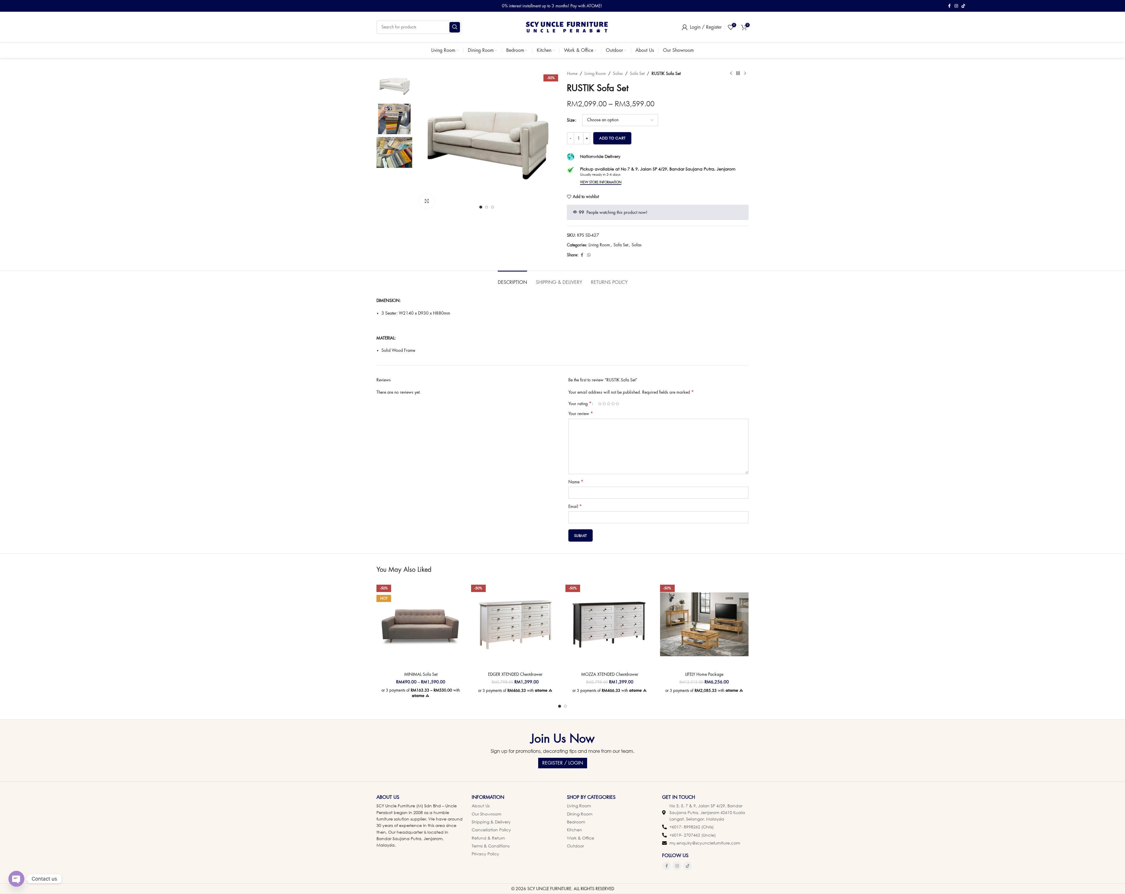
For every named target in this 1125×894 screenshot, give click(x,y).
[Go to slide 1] (559, 706)
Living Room (595, 73)
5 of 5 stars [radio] (617, 404)
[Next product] (745, 73)
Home (572, 73)
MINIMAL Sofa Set (420, 674)
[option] (480, 207)
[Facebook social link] (949, 6)
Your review (580, 413)
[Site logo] (567, 27)
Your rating (580, 403)
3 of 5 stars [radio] (608, 404)
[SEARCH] (454, 27)
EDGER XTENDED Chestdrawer (515, 674)
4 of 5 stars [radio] (613, 404)
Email (575, 506)
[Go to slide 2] (565, 706)
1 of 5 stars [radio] (600, 404)
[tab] (512, 280)
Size (571, 120)
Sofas (618, 73)
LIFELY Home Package (704, 674)
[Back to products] (738, 73)
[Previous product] (730, 73)
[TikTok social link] (963, 6)
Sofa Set (637, 73)
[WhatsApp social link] (588, 255)
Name (575, 482)
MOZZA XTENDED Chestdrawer (609, 674)
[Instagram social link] (956, 6)
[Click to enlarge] (427, 201)
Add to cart (612, 138)
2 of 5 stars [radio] (604, 404)
